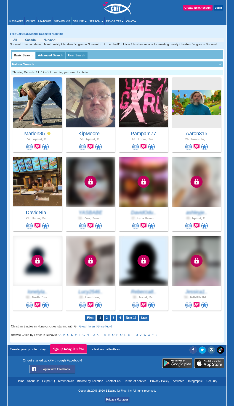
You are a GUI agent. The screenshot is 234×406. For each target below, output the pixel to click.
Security (211, 381)
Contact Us (113, 381)
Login (218, 7)
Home (20, 381)
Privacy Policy (159, 381)
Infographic (195, 381)
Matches (44, 21)
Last (144, 317)
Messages (16, 21)
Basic (23, 55)
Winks (30, 21)
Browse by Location (90, 381)
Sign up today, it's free (68, 349)
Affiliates (178, 381)
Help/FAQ (48, 381)
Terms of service (135, 381)
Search (95, 21)
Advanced (50, 55)
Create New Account (197, 7)
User (76, 55)
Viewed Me (62, 21)
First (90, 317)
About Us (33, 381)
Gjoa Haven (87, 326)
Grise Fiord (104, 326)
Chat (130, 21)
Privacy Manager (117, 399)
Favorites (113, 21)
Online (78, 21)
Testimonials (66, 381)
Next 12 (131, 317)
